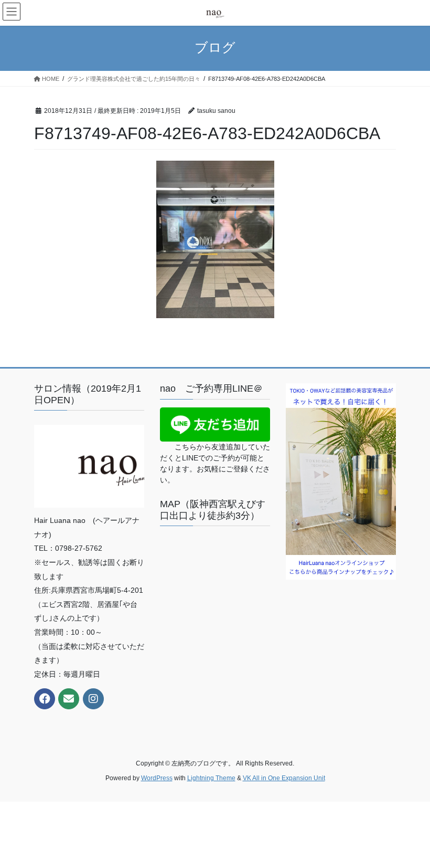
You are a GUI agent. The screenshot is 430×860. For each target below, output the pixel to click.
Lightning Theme (211, 778)
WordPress (157, 778)
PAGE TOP (410, 824)
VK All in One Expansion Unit (284, 778)
